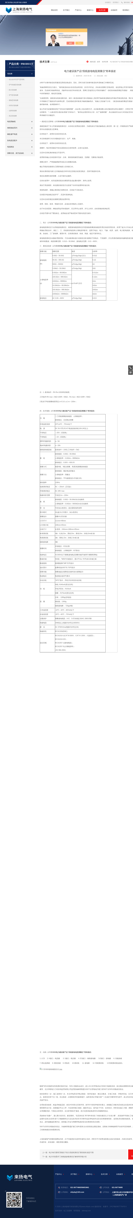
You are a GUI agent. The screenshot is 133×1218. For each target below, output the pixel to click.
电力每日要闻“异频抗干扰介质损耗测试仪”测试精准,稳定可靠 (71, 1152)
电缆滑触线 (11, 121)
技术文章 (102, 10)
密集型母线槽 (13, 100)
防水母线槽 (13, 90)
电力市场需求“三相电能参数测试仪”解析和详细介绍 (68, 1157)
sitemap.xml (86, 1211)
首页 (98, 62)
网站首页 (54, 10)
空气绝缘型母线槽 (15, 85)
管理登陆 (76, 1211)
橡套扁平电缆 (12, 134)
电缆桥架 (10, 147)
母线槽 (9, 74)
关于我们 (66, 10)
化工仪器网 (67, 1211)
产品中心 (78, 10)
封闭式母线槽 (13, 105)
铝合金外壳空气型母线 (16, 79)
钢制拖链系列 (12, 128)
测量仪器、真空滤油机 (15, 153)
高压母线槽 (13, 116)
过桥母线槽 (13, 111)
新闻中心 (90, 10)
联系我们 (116, 2)
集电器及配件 (12, 140)
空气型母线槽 (13, 95)
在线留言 (108, 2)
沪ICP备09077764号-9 (118, 1206)
